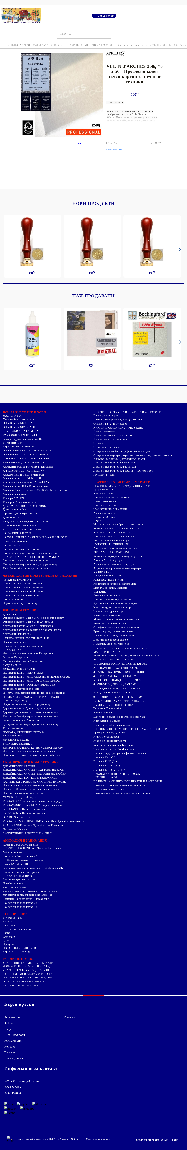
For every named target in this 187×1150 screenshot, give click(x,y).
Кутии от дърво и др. (15, 700)
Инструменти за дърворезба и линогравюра (29, 751)
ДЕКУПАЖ (10, 614)
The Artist (8, 921)
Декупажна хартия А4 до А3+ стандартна (28, 625)
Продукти (9, 944)
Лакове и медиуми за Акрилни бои (115, 466)
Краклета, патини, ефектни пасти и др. (26, 638)
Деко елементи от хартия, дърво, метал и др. (121, 648)
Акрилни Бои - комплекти (19, 446)
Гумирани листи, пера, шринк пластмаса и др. (31, 724)
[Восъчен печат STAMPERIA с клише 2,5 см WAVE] (152, 241)
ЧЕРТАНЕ (100, 591)
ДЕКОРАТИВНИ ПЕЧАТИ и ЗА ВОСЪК (118, 774)
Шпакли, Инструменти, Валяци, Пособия (118, 419)
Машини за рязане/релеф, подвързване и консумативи (126, 655)
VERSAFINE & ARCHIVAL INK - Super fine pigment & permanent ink (44, 821)
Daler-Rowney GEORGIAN (18, 423)
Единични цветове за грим (19, 879)
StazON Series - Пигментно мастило (24, 813)
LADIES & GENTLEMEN (18, 929)
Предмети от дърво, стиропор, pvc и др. (27, 704)
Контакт (10, 1046)
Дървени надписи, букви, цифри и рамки (28, 708)
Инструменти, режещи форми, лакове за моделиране (35, 692)
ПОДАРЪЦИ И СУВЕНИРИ (19, 948)
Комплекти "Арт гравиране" (20, 856)
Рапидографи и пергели (108, 595)
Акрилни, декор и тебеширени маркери (117, 568)
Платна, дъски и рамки (107, 415)
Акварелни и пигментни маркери (114, 564)
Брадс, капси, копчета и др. (110, 623)
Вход (7, 1029)
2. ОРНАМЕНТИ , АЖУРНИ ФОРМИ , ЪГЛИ (121, 668)
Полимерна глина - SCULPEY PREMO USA (29, 684)
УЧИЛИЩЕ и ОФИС (18, 958)
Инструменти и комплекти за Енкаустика (28, 653)
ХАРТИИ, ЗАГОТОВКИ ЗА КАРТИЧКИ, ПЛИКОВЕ (34, 781)
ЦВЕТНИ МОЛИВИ (105, 505)
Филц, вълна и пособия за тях (21, 720)
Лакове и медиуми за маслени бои (114, 462)
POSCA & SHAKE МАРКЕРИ (111, 552)
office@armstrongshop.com (22, 1081)
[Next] (179, 249)
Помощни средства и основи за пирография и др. (33, 755)
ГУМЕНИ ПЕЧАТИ (105, 777)
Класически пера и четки (109, 579)
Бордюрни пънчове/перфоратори (113, 745)
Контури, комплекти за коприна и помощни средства (35, 537)
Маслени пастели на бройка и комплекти (118, 524)
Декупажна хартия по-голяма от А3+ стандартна (32, 630)
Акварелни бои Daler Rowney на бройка (27, 486)
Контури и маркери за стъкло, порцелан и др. (30, 564)
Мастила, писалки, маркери (110, 587)
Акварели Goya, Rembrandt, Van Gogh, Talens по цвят (35, 490)
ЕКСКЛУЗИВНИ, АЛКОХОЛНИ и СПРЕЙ (28, 833)
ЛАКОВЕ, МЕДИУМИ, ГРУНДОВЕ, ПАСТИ (120, 459)
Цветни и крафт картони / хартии (23, 793)
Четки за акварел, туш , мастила (22, 583)
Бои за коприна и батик (17, 533)
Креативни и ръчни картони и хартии (116, 603)
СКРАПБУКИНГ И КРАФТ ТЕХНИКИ (31, 762)
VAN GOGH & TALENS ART (20, 435)
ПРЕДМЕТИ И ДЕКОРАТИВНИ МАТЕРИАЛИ (31, 696)
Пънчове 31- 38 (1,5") (107, 765)
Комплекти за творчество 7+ (20, 907)
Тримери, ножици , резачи (110, 732)
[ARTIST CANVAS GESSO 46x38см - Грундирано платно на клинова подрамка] (92, 334)
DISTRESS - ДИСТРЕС (17, 817)
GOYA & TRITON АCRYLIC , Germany (26, 458)
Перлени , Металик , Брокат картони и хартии (31, 789)
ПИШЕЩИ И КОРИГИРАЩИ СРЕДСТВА (28, 977)
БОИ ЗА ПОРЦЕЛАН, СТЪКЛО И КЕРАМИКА (31, 557)
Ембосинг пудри (103, 712)
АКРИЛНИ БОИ (12, 443)
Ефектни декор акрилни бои (20, 513)
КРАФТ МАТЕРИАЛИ (107, 615)
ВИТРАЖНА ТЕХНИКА (17, 743)
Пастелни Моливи (104, 517)
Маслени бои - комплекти (18, 419)
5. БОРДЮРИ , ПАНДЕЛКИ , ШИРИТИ (118, 680)
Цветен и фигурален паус (109, 611)
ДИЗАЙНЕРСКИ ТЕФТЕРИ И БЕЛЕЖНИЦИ (30, 777)
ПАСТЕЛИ (100, 521)
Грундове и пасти (104, 474)
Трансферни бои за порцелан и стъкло (26, 568)
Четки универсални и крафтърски (23, 591)
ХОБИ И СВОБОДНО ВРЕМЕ (20, 844)
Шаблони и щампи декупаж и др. (23, 646)
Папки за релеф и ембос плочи (112, 725)
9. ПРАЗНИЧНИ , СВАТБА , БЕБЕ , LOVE (119, 696)
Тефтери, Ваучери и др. (17, 951)
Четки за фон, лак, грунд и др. (21, 595)
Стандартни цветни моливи (110, 509)
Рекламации (12, 1017)
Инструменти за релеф (107, 720)
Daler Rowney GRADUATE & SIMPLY (25, 454)
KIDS (6, 941)
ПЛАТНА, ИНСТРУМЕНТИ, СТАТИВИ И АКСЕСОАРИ (127, 412)
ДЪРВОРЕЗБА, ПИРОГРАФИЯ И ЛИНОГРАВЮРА (33, 747)
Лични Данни (13, 1058)
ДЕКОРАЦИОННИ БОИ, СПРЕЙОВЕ (25, 506)
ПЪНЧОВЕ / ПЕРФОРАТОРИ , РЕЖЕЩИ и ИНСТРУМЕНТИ (130, 729)
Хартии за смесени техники (133, 45)
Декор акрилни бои (14, 509)
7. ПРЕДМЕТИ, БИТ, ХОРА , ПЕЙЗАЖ (117, 688)
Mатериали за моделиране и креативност (27, 894)
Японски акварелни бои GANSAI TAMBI (27, 482)
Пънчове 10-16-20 (104, 757)
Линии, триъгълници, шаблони (113, 599)
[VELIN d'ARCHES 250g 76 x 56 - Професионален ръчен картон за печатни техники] (62, 136)
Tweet (80, 143)
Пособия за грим (13, 883)
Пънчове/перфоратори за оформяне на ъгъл (120, 753)
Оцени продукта (114, 149)
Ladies (6, 933)
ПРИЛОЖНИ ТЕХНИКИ (21, 610)
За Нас (8, 1023)
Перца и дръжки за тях (107, 575)
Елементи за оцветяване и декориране (26, 898)
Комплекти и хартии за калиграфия (115, 583)
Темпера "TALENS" (15, 498)
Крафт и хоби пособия (107, 736)
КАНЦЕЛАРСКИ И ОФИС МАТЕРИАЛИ (27, 974)
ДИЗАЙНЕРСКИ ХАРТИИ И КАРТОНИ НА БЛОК (33, 769)
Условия (69, 1017)
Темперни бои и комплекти (19, 502)
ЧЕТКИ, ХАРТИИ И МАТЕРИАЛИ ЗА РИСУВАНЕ (38, 45)
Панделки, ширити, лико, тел (111, 643)
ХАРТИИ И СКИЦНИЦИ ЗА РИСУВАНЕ (92, 45)
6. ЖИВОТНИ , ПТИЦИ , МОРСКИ (115, 684)
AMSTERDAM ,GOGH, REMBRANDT (25, 462)
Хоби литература (13, 728)
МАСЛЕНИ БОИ (13, 415)
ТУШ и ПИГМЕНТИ (106, 501)
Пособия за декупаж (15, 642)
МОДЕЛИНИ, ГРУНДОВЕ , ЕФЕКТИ (25, 521)
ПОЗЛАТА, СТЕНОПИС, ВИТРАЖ (24, 732)
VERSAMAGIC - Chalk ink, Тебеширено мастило (32, 805)
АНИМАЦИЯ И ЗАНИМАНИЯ (25, 840)
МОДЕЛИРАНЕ (12, 665)
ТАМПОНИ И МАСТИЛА (109, 789)
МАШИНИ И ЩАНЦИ (107, 652)
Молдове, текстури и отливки (21, 688)
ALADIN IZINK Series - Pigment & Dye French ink (33, 825)
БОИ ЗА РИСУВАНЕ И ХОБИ (24, 412)
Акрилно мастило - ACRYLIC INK (23, 470)
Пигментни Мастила (15, 829)
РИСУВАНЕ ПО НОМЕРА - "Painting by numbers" (33, 848)
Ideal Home (9, 925)
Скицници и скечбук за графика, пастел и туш (122, 451)
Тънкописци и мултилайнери (111, 544)
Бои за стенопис (12, 735)
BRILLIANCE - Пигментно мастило (24, 809)
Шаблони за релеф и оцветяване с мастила (119, 716)
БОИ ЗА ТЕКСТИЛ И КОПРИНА (23, 529)
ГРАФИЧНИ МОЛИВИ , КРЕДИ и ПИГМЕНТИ (122, 486)
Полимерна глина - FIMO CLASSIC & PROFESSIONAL (36, 676)
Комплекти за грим (14, 887)
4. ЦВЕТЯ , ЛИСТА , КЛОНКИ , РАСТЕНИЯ (120, 676)
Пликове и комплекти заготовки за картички (30, 785)
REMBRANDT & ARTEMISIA (20, 431)
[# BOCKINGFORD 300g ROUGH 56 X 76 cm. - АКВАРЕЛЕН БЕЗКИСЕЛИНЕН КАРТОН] (152, 334)
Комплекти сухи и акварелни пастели (116, 528)
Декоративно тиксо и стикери (111, 639)
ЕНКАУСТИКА (12, 650)
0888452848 (13, 1093)
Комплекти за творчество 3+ (20, 903)
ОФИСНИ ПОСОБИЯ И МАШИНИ (24, 981)
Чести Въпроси (14, 1034)
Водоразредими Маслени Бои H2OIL (25, 439)
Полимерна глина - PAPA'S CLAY (23, 672)
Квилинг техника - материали (21, 872)
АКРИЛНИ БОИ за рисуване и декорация (28, 466)
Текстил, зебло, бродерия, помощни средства (30, 716)
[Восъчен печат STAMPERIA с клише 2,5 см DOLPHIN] (32, 241)
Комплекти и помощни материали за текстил (30, 553)
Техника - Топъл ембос (107, 708)
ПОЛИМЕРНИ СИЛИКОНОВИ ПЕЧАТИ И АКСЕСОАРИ (128, 781)
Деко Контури (11, 517)
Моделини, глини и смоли (19, 668)
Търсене (10, 1052)
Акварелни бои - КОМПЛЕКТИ (22, 478)
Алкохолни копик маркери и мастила (116, 548)
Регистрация (13, 1040)
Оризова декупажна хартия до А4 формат (28, 621)
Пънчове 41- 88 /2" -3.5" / (109, 769)
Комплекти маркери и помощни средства (118, 556)
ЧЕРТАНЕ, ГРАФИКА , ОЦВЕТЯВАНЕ (26, 970)
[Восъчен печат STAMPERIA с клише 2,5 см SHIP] (92, 241)
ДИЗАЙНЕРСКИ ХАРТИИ (19, 766)
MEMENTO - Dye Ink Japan (19, 797)
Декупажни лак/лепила (17, 634)
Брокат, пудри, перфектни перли (113, 631)
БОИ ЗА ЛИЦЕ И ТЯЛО (17, 876)
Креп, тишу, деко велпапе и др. (112, 607)
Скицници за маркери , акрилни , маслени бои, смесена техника (133, 455)
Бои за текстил (12, 545)
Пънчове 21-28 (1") (105, 761)
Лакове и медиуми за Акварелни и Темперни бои (123, 470)
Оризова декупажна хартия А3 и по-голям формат (33, 617)
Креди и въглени (104, 493)
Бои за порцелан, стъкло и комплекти (26, 560)
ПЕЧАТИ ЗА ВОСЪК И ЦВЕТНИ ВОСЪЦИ (120, 785)
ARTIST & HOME (13, 918)
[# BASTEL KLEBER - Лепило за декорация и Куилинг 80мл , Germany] (32, 334)
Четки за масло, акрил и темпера (23, 587)
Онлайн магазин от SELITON (157, 1139)
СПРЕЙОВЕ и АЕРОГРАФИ (20, 525)
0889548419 (106, 15)
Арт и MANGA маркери (108, 560)
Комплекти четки (13, 599)
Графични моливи (104, 489)
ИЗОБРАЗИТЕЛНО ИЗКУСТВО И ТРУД (27, 966)
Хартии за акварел (105, 431)
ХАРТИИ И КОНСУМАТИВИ (21, 985)
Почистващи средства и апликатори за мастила (122, 793)
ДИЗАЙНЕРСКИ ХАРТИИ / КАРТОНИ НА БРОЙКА (34, 773)
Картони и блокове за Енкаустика (23, 661)
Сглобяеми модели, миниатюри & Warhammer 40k (33, 868)
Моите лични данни (98, 1139)
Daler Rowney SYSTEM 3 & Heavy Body (27, 450)
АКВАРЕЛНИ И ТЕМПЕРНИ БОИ (23, 474)
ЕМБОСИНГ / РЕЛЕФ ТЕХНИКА (114, 705)
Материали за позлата (16, 739)
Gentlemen (9, 937)
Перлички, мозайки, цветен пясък (114, 635)
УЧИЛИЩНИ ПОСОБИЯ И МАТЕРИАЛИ (28, 963)
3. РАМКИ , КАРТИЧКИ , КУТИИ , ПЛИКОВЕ (122, 672)
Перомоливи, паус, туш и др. (20, 603)
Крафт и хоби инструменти (110, 740)
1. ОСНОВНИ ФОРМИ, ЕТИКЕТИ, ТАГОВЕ (120, 663)
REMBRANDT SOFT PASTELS (112, 532)
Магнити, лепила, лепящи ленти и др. (117, 619)
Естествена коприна (15, 541)
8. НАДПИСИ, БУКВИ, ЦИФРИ (113, 692)
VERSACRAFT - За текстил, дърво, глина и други (33, 801)
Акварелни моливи (105, 513)
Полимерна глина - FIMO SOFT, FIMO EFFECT (32, 680)
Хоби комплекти (13, 852)
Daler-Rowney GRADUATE (19, 427)
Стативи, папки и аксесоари (110, 423)
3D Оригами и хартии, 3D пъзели (23, 860)
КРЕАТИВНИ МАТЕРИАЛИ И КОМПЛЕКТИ (30, 891)
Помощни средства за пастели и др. (115, 536)
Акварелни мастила (14, 494)
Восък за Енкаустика (15, 657)
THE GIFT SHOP (15, 914)
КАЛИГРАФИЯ (102, 572)
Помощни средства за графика (112, 497)
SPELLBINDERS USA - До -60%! (114, 659)
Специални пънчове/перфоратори (114, 749)
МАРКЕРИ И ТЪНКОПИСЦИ (111, 540)
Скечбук (98, 443)
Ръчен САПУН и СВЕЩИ (18, 864)
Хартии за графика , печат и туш (113, 435)
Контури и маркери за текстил (21, 549)
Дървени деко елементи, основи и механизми (30, 712)
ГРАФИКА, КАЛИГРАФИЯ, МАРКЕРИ (122, 481)
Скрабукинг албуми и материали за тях (117, 627)
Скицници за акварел (106, 447)
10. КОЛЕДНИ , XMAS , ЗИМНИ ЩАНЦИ (119, 701)
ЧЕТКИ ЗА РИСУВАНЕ (17, 579)
